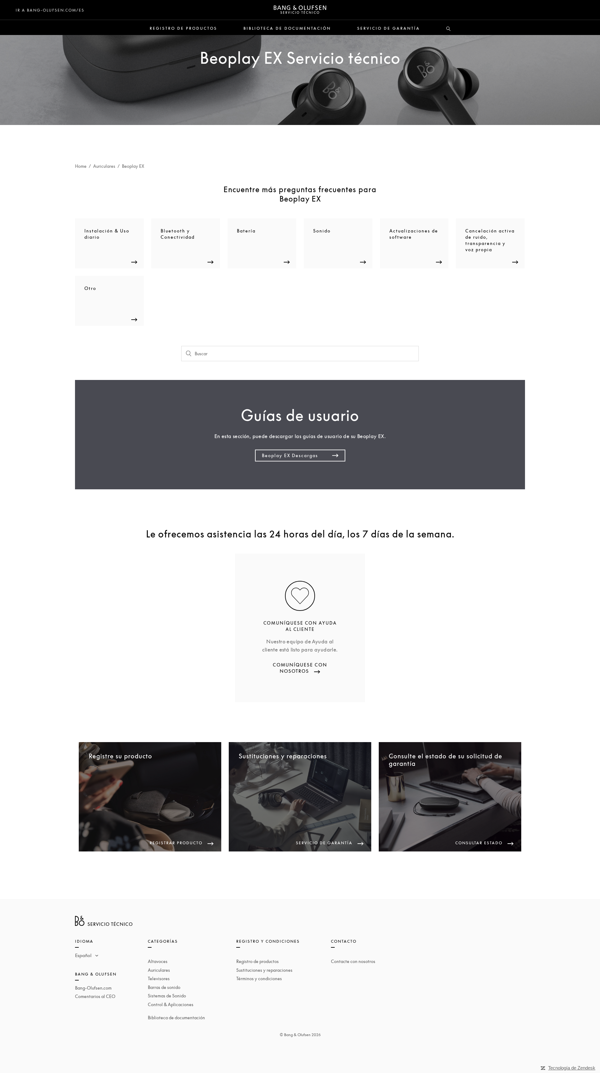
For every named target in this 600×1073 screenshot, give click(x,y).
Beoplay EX (133, 166)
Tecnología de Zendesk (571, 1068)
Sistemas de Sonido (167, 995)
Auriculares (104, 166)
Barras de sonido (164, 987)
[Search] (448, 29)
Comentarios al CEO (95, 996)
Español (84, 955)
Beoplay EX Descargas (290, 455)
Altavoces (158, 961)
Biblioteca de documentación (287, 28)
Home (81, 166)
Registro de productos (183, 28)
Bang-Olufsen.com (93, 988)
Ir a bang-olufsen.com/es (50, 10)
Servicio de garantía (388, 28)
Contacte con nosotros (353, 961)
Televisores (159, 978)
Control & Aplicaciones (170, 1004)
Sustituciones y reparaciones (264, 970)
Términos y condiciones (259, 978)
